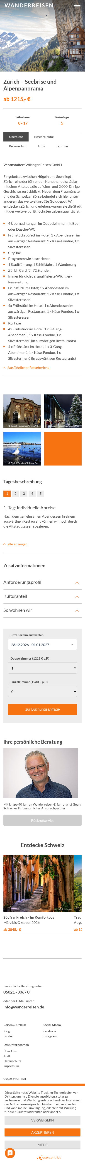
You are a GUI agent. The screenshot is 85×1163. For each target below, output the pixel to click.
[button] (77, 5)
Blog (6, 1031)
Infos (41, 146)
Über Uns (10, 1051)
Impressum (11, 1066)
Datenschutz (12, 1061)
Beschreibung (43, 137)
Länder (8, 1036)
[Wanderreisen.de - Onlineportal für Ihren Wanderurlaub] (42, 974)
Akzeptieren (42, 1132)
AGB (6, 1056)
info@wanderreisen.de (23, 1006)
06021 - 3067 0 (16, 991)
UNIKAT (21, 1078)
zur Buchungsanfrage (42, 709)
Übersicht (16, 137)
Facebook (49, 1031)
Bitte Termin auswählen (27, 635)
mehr (43, 1145)
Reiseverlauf (18, 146)
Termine (62, 146)
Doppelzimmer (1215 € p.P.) (29, 658)
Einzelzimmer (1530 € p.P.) (29, 681)
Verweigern (42, 1120)
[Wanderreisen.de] (29, 5)
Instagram (50, 1036)
